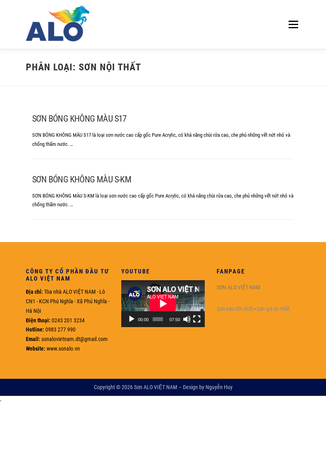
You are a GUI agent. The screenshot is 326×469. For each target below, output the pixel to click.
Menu (291, 24)
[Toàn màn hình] (197, 319)
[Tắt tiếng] (187, 319)
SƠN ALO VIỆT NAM (238, 287)
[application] (163, 303)
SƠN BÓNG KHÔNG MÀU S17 (79, 119)
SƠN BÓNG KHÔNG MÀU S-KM (81, 179)
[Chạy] (132, 319)
